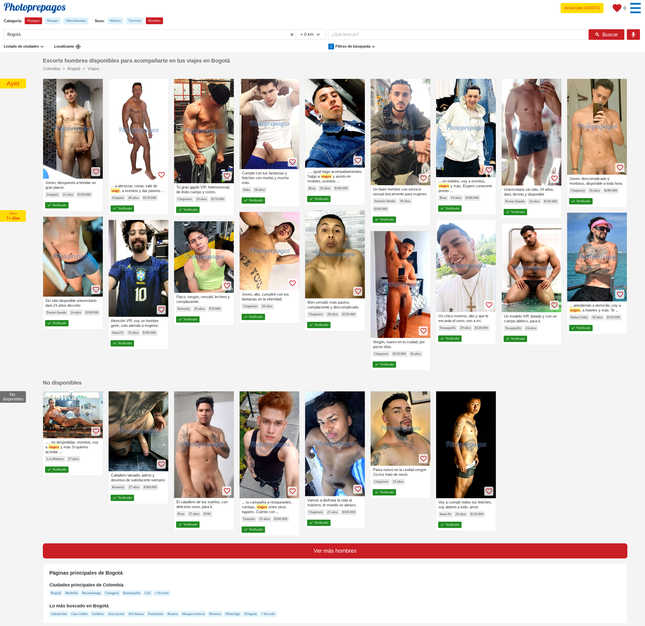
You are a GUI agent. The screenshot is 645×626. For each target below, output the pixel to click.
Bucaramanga (91, 593)
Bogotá (56, 593)
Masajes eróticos (193, 614)
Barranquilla (131, 593)
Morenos (215, 614)
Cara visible (79, 614)
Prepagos (33, 20)
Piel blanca (136, 614)
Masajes (52, 20)
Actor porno (116, 614)
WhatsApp (232, 614)
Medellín (71, 593)
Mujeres (115, 20)
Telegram (250, 614)
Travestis (134, 20)
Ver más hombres (335, 551)
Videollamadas (76, 20)
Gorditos (98, 614)
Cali (147, 593)
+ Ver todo (162, 593)
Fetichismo (155, 614)
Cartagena (112, 593)
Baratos (173, 614)
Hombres (154, 20)
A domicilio (59, 614)
